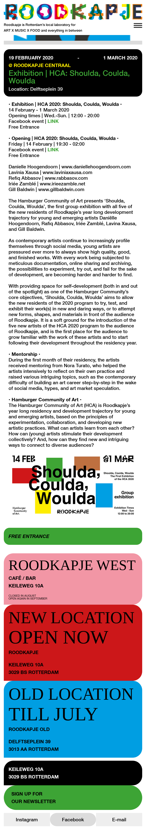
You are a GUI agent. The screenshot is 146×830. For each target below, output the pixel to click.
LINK (53, 121)
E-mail (119, 819)
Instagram (27, 819)
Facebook (73, 819)
